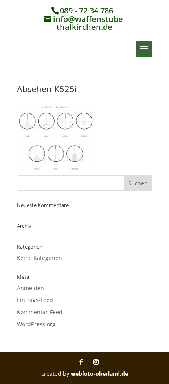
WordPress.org (36, 324)
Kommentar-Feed (39, 312)
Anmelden (30, 288)
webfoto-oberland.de (99, 373)
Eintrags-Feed (35, 300)
